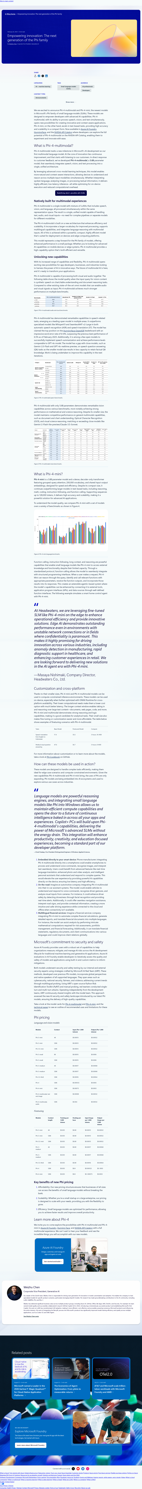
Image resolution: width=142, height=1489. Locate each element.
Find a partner (41, 1477)
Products (86, 1473)
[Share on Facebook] (39, 76)
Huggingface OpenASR (73, 330)
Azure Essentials (67, 1473)
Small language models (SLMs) (68, 88)
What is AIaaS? (57, 1479)
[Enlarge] (105, 298)
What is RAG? (91, 1479)
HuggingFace (40, 132)
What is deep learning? (45, 1479)
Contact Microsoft (28, 1488)
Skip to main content (6, 1)
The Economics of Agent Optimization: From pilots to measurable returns (67, 1389)
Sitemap (19, 1488)
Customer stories (77, 1473)
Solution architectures (50, 1475)
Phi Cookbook (53, 757)
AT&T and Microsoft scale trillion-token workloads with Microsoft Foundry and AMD (110, 1389)
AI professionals (87, 86)
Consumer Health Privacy (8, 1488)
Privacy (36, 1488)
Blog (58, 1477)
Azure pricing (93, 1473)
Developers (86, 90)
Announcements (41, 98)
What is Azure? (4, 1473)
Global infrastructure (31, 1473)
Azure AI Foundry (88, 129)
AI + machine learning (43, 86)
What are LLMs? (68, 1479)
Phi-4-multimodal (73, 1004)
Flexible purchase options (119, 1473)
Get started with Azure (17, 1473)
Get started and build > (53, 1261)
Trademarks (62, 1488)
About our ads (85, 1488)
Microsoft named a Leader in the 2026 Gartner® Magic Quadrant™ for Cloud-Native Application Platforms (30, 1391)
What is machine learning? (29, 1479)
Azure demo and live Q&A (71, 1475)
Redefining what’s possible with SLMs (71, 193)
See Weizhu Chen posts (31, 1316)
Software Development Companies (11, 1477)
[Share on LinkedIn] (46, 76)
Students (76, 1477)
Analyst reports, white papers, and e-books (107, 1477)
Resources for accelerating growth (31, 1475)
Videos (123, 1477)
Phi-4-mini (91, 1004)
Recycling (78, 1488)
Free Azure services (104, 1473)
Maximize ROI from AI (7, 1475)
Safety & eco (70, 1488)
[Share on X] (42, 76)
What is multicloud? (14, 1479)
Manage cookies (44, 1488)
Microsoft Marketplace (29, 1477)
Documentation (52, 1477)
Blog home (11, 14)
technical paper (41, 1007)
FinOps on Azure (132, 1473)
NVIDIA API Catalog (63, 132)
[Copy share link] (35, 76)
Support (59, 1475)
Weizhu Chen (13, 44)
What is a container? (80, 1479)
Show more (70, 102)
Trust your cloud (56, 1473)
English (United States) (7, 1482)
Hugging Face (63, 1228)
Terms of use (54, 1488)
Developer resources (66, 1477)
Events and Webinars (86, 1477)
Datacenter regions (44, 1473)
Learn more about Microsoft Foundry (30, 1445)
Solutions (17, 1475)
